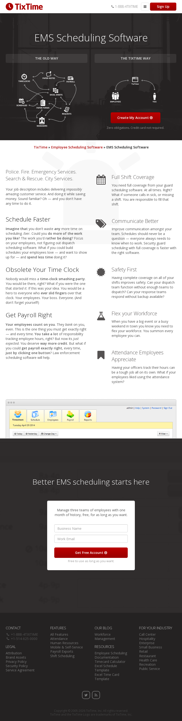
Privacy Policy (16, 661)
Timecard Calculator (110, 661)
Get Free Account (89, 552)
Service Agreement (20, 670)
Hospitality (147, 638)
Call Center (147, 634)
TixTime (91, 711)
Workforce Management (105, 636)
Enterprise (147, 643)
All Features (59, 634)
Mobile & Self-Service (66, 647)
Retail (143, 651)
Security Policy (17, 666)
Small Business (150, 647)
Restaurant (147, 656)
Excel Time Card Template (107, 676)
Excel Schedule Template (106, 668)
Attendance (59, 638)
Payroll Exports (61, 651)
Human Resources (64, 643)
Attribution (14, 653)
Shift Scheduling (62, 656)
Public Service (149, 668)
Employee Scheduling (111, 653)
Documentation (107, 657)
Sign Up (163, 6)
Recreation (147, 664)
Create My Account (133, 117)
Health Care (148, 660)
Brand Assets (16, 657)
